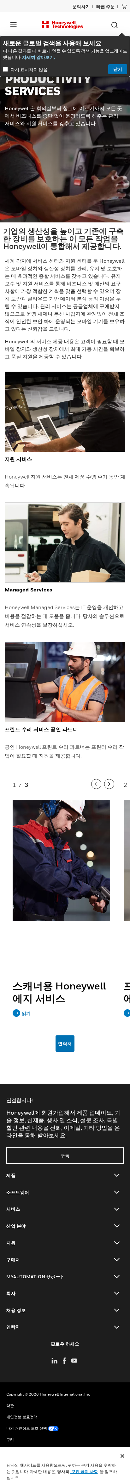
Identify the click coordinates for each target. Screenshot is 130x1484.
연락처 (65, 1043)
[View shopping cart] (124, 6)
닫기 (117, 69)
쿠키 (10, 1439)
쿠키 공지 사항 (84, 1471)
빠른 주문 (105, 6)
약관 (10, 1405)
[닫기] (122, 1456)
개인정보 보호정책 (22, 1416)
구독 (65, 1155)
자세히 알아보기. (38, 57)
